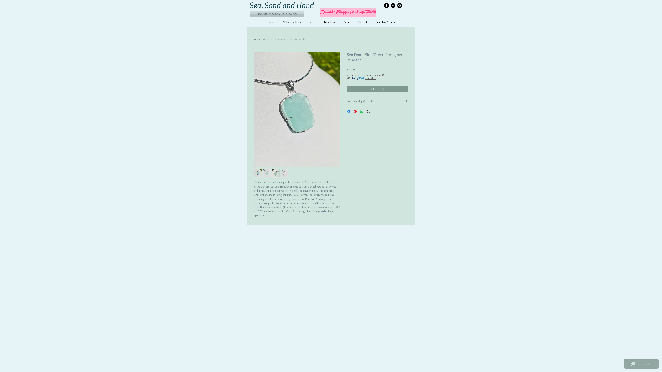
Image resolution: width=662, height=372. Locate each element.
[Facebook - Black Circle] (386, 5)
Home (257, 39)
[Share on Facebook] (349, 111)
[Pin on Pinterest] (355, 111)
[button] (398, 1)
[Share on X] (368, 111)
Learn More (370, 78)
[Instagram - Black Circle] (393, 5)
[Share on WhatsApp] (362, 111)
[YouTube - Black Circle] (399, 5)
